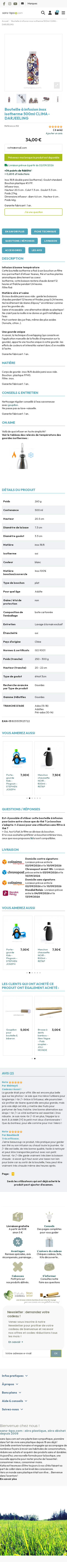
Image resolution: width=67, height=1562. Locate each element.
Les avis (37, 250)
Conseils (49, 1226)
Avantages (18, 1251)
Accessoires (13, 250)
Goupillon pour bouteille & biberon (58, 1034)
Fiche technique (45, 231)
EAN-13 (6, 721)
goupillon (13, 405)
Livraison (50, 240)
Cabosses (18, 1276)
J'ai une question (33, 212)
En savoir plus (15, 231)
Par (10, 1085)
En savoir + (15, 1342)
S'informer (49, 1276)
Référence (10, 126)
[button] (27, 798)
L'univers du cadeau (49, 1251)
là (31, 838)
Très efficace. (10, 1138)
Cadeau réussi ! (11, 1089)
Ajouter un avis (54, 133)
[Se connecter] (50, 13)
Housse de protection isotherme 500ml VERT (23, 779)
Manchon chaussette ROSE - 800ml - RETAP (52, 780)
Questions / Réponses (19, 240)
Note (5, 1082)
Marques (32, 3)
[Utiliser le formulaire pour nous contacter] (22, 3)
